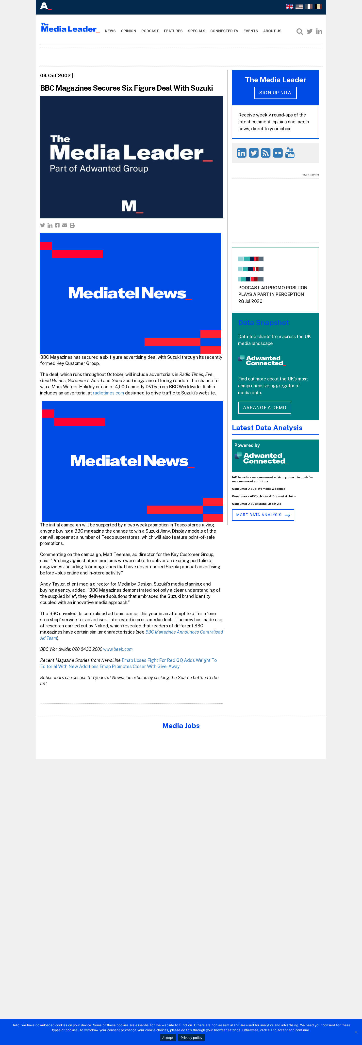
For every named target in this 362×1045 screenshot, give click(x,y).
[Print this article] (72, 225)
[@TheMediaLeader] (309, 31)
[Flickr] (279, 152)
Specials (196, 31)
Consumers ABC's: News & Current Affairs (264, 496)
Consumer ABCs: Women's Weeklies (258, 488)
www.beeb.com (118, 649)
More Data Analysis (259, 515)
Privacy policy (191, 1038)
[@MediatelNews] (254, 152)
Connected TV (224, 31)
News (110, 31)
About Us (272, 31)
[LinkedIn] (319, 31)
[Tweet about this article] (42, 225)
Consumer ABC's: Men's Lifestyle (256, 504)
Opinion (128, 31)
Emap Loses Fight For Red (148, 660)
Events (251, 31)
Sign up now (275, 92)
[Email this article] (64, 225)
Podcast (150, 31)
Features (173, 31)
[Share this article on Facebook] (57, 225)
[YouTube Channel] (291, 152)
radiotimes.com (108, 392)
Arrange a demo (264, 407)
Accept (168, 1038)
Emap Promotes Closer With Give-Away (139, 666)
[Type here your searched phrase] (299, 31)
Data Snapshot (263, 322)
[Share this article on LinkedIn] (50, 225)
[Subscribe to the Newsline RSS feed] (267, 152)
